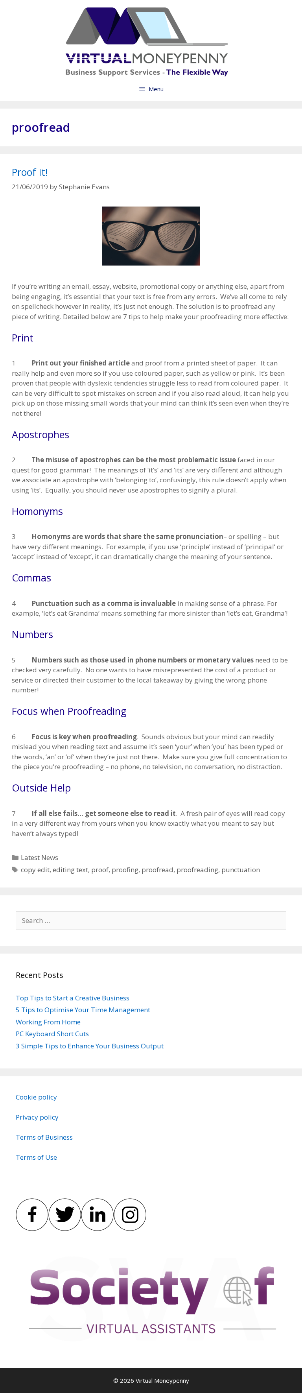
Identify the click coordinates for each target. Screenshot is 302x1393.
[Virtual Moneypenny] (145, 41)
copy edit (35, 869)
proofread (157, 869)
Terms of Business (44, 1137)
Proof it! (30, 172)
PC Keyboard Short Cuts (52, 1033)
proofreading (197, 869)
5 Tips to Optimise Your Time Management (83, 1009)
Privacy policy (37, 1117)
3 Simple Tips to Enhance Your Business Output (90, 1045)
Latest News (39, 857)
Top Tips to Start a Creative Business (72, 997)
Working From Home (48, 1021)
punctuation (240, 869)
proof (100, 869)
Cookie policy (36, 1096)
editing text (70, 869)
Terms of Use (36, 1157)
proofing (125, 869)
